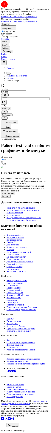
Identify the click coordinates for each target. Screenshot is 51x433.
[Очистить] (5, 95)
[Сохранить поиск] (4, 102)
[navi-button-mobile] (4, 62)
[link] (5, 48)
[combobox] (13, 89)
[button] (4, 54)
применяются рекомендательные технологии (24, 402)
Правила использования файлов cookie (19, 21)
